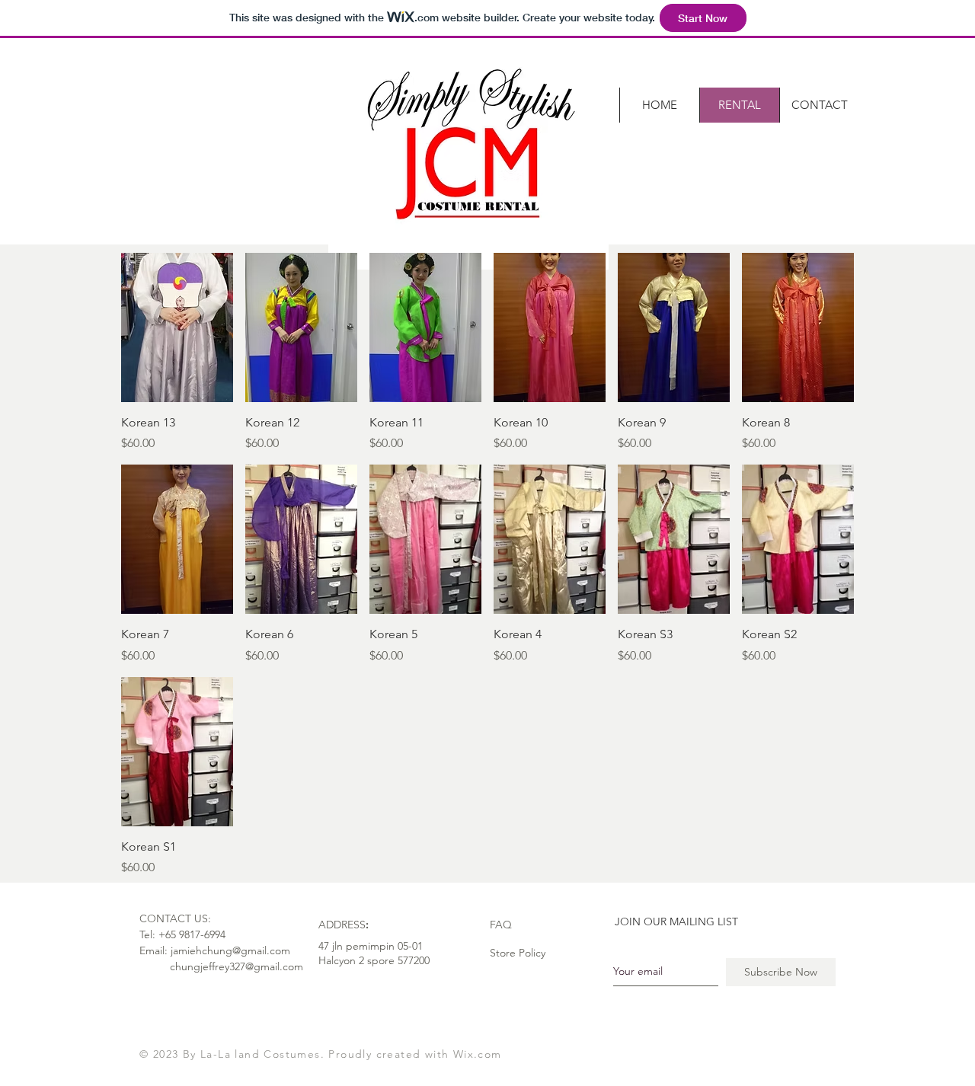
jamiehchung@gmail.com (230, 950)
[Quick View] (177, 327)
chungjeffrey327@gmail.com (236, 966)
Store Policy (517, 953)
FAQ (501, 924)
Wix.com (477, 1054)
